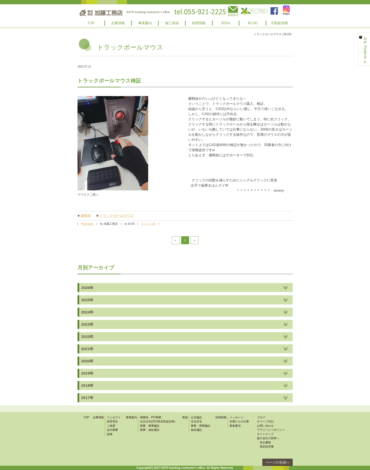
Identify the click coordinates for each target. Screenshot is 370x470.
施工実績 (172, 23)
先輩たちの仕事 (239, 421)
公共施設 (196, 417)
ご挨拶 (111, 425)
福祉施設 (196, 429)
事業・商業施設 (200, 425)
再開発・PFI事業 (150, 417)
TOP (90, 23)
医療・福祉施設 (150, 429)
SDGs (225, 23)
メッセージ (236, 417)
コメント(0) (148, 223)
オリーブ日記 (265, 421)
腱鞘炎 (86, 215)
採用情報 (199, 23)
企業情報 (118, 23)
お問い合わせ (265, 425)
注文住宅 (196, 421)
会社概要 (112, 429)
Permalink (87, 223)
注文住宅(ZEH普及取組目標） (158, 421)
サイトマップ (265, 434)
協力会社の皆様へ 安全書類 (268, 440)
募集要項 (235, 425)
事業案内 (145, 23)
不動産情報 (279, 23)
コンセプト (114, 417)
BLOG (252, 23)
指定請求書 (265, 446)
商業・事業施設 (150, 425)
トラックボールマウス (117, 215)
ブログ (261, 417)
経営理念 (112, 421)
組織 (109, 434)
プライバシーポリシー (271, 429)
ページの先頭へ (277, 462)
